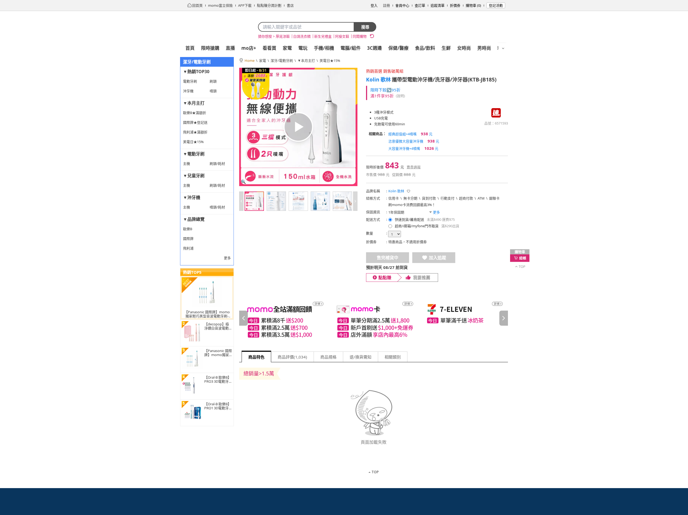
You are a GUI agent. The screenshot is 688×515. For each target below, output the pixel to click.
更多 (227, 257)
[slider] (373, 318)
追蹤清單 (438, 5)
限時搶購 (210, 48)
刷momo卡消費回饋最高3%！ (411, 204)
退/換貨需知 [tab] (360, 357)
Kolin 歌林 (378, 79)
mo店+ (248, 48)
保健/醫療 (398, 48)
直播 (230, 48)
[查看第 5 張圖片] (342, 201)
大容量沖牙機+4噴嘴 (413, 148)
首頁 (190, 48)
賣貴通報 (414, 167)
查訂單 (420, 5)
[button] (408, 191)
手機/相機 (324, 48)
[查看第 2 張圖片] (276, 201)
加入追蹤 (437, 258)
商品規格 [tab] (328, 357)
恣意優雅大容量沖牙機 (413, 141)
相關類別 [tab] (393, 357)
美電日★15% (330, 60)
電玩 (302, 48)
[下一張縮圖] (355, 201)
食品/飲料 (425, 48)
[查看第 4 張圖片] (320, 201)
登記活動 (496, 5)
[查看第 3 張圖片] (298, 201)
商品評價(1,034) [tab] (292, 357)
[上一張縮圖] (241, 201)
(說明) (400, 95)
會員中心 (402, 5)
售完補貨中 (387, 258)
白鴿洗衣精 (302, 36)
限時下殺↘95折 (385, 90)
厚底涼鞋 (283, 36)
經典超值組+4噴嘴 (410, 133)
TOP (375, 472)
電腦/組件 (351, 48)
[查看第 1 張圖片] (254, 201)
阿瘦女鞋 (342, 36)
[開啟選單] (503, 48)
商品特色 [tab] (256, 357)
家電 (287, 48)
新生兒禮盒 (323, 36)
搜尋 (365, 27)
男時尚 (484, 48)
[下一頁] (503, 318)
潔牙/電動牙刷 (282, 60)
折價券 (455, 5)
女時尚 (464, 48)
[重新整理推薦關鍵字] (372, 36)
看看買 (269, 48)
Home (250, 60)
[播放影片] (298, 127)
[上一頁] (243, 318)
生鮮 (446, 48)
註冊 (386, 5)
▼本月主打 (306, 60)
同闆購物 (360, 36)
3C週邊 (374, 48)
